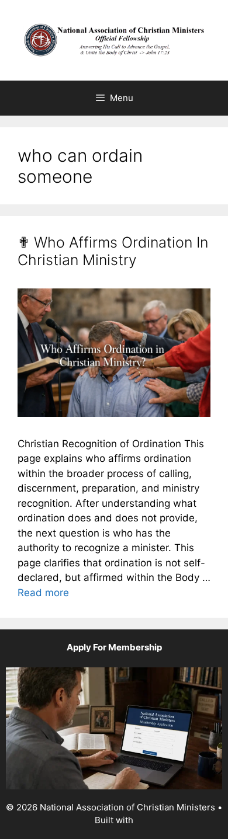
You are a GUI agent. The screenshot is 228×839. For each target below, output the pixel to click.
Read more (43, 592)
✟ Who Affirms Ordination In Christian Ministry (113, 251)
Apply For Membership (114, 647)
